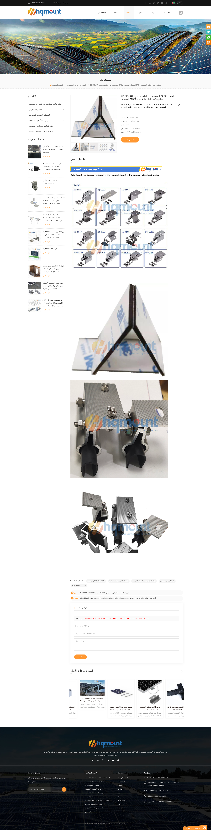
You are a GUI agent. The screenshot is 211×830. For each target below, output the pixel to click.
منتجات (128, 12)
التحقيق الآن (130, 139)
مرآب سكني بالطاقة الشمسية (94, 793)
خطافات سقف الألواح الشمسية (95, 808)
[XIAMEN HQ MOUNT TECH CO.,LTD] (44, 12)
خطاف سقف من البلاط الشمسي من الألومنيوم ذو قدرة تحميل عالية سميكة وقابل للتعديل (53, 200)
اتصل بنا (167, 12)
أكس (119, 804)
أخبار (119, 793)
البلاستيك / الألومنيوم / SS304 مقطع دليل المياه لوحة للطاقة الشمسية (52, 149)
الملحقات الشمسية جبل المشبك (89, 175)
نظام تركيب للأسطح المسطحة (40, 120)
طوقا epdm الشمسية (79, 585)
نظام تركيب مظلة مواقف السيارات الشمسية (45, 104)
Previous (178, 671)
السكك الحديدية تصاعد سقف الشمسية (97, 800)
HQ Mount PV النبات (49, 249)
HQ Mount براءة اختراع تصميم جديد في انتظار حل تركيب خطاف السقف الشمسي (53, 235)
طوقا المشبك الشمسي (167, 581)
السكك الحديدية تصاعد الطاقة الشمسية (97, 778)
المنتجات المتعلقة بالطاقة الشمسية (41, 131)
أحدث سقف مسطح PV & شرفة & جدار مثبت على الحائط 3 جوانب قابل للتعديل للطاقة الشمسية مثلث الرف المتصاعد (53, 269)
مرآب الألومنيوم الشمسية (93, 789)
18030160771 (163, 791)
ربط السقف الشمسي (92, 797)
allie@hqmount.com (60, 3)
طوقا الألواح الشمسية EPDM (96, 581)
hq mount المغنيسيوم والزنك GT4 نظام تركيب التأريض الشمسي (84, 699)
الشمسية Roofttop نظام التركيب (41, 126)
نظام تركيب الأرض (35, 109)
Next (182, 671)
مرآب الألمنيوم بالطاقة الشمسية (95, 781)
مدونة (154, 12)
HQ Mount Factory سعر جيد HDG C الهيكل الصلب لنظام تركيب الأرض (104, 593)
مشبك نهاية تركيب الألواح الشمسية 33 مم (50, 182)
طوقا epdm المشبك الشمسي (118, 581)
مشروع (141, 12)
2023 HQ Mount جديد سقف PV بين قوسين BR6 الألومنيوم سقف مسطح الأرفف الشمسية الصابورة (52, 303)
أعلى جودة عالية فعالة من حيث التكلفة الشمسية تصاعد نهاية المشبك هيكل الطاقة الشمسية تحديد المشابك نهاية (118, 598)
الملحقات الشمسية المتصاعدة (39, 115)
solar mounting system (93, 804)
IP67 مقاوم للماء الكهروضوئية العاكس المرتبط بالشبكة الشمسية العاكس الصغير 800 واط (52, 166)
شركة (116, 12)
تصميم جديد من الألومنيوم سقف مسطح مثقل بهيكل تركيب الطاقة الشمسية (112, 708)
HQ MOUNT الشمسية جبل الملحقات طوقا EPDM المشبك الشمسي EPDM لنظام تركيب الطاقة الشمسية (117, 618)
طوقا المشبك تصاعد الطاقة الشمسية (144, 581)
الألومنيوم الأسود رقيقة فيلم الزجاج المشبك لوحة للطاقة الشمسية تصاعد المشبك (170, 708)
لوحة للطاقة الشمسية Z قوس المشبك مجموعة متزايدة (141, 708)
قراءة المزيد (46, 156)
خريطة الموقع (122, 800)
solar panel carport (92, 785)
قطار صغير (88, 812)
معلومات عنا (122, 781)
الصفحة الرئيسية (100, 12)
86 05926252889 (154, 796)
